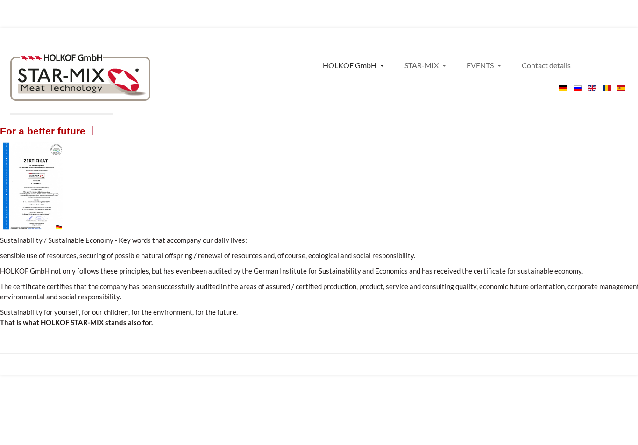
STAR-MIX (422, 65)
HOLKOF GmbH (350, 65)
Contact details (546, 65)
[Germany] (80, 77)
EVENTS (481, 65)
